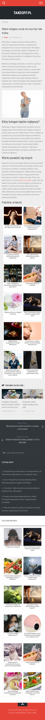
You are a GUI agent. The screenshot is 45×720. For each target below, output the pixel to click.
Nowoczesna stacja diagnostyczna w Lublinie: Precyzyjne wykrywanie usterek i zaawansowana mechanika (19, 499)
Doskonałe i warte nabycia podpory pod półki (30, 404)
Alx (35, 713)
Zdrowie (5, 22)
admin (6, 37)
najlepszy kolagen (25, 180)
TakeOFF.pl (23, 12)
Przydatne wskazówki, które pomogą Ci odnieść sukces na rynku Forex (11, 404)
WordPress (22, 713)
